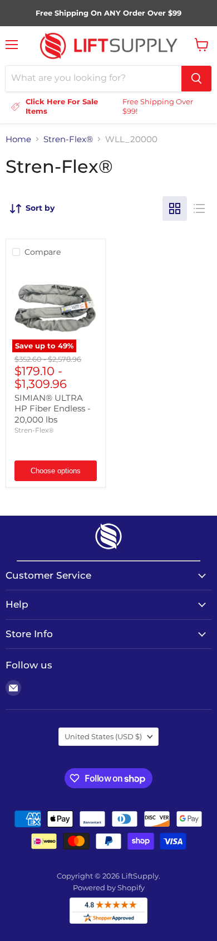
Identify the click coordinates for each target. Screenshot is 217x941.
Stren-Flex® (68, 139)
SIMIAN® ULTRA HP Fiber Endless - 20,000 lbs (52, 408)
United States (103, 736)
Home (18, 139)
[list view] (199, 208)
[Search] (196, 78)
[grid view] (174, 208)
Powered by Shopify (109, 887)
